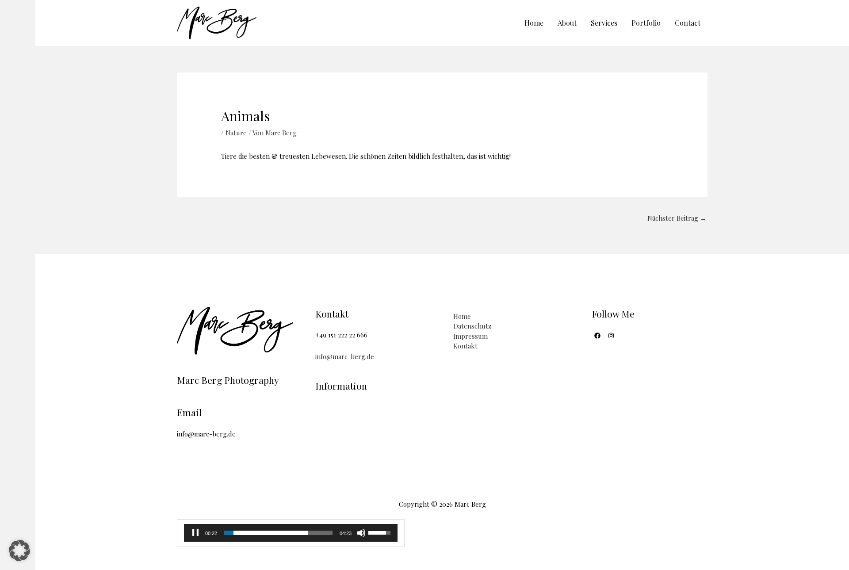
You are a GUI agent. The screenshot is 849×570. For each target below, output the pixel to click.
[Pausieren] (195, 532)
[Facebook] (597, 335)
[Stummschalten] (361, 532)
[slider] (278, 533)
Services (604, 22)
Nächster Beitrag (677, 218)
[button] (19, 550)
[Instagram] (611, 335)
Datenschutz (472, 325)
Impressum (470, 336)
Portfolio (646, 22)
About (567, 22)
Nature (236, 132)
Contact (687, 22)
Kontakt (465, 345)
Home (533, 22)
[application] (291, 533)
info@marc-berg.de (344, 356)
